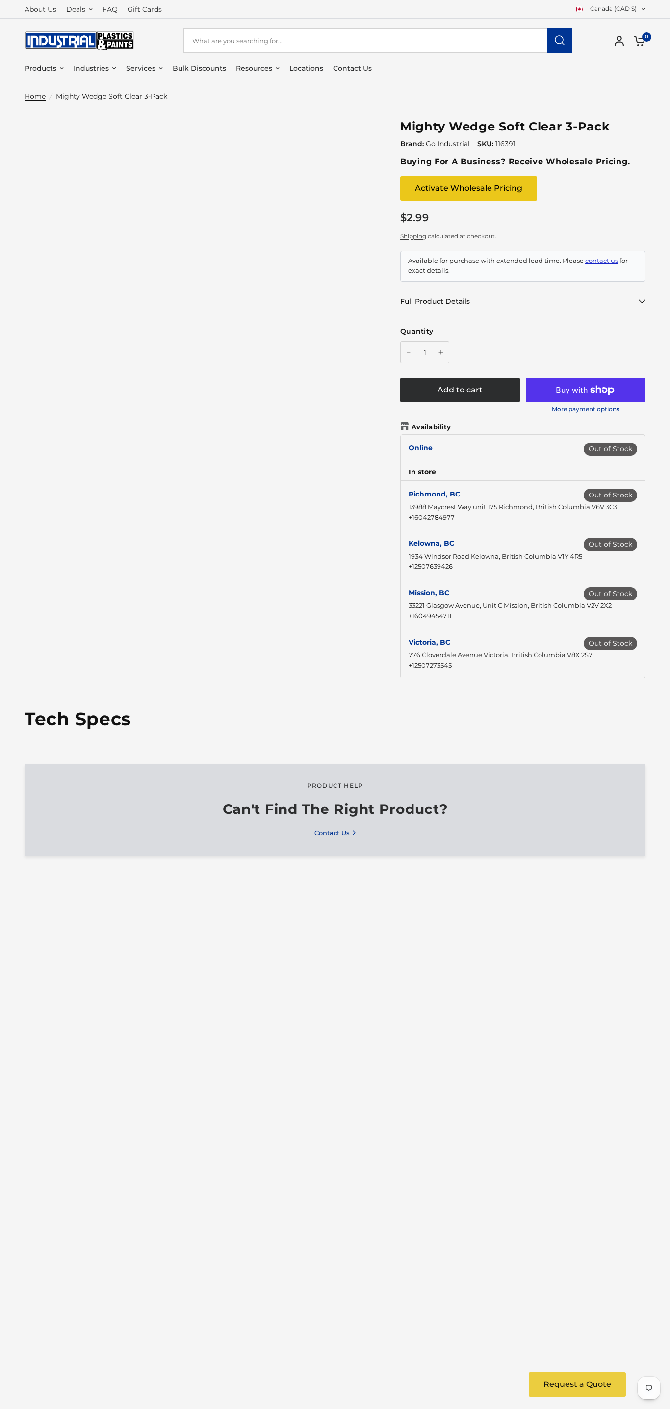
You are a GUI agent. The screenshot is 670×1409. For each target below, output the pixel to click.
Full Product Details (435, 301)
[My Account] (619, 41)
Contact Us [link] (332, 833)
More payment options (585, 409)
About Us (40, 9)
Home (35, 96)
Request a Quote (577, 1384)
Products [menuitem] (40, 68)
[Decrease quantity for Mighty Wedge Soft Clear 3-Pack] (408, 352)
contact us (601, 260)
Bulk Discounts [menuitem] (199, 68)
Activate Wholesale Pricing (468, 188)
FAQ (110, 9)
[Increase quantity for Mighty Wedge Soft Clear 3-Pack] (441, 352)
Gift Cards (145, 9)
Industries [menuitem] (91, 68)
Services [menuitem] (140, 68)
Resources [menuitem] (254, 68)
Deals (75, 9)
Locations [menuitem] (306, 68)
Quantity (416, 331)
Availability (431, 427)
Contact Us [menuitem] (352, 68)
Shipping (413, 236)
